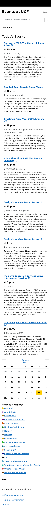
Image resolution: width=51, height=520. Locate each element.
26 (5, 371)
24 (12, 392)
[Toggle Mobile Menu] (48, 3)
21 (39, 387)
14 (39, 382)
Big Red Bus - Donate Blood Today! (24, 87)
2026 (25, 362)
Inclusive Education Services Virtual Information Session (24, 277)
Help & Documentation (13, 500)
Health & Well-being (14, 427)
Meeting (8, 435)
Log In (46, 12)
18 (19, 387)
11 (19, 382)
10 (12, 382)
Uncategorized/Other (14, 469)
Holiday (8, 431)
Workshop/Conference (15, 472)
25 (19, 392)
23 (5, 392)
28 (19, 371)
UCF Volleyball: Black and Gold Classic (25, 322)
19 (26, 387)
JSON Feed (30, 479)
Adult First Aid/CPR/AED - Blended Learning (23, 159)
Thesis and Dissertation (15, 461)
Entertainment (11, 423)
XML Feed (26, 479)
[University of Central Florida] (20, 3)
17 (12, 387)
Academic (9, 408)
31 (39, 371)
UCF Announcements (12, 495)
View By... (8, 28)
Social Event (10, 450)
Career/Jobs (10, 416)
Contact (6, 504)
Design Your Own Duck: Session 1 (23, 202)
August (25, 360)
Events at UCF (15, 11)
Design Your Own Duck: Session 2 (23, 239)
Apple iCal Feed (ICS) (12, 479)
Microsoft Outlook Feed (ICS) (17, 479)
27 (12, 371)
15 (46, 382)
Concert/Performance (14, 419)
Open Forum (10, 438)
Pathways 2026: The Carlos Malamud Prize (24, 44)
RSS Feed (21, 479)
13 (32, 382)
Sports (7, 457)
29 (25, 371)
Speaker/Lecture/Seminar (16, 453)
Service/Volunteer (12, 446)
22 (46, 387)
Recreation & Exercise (14, 442)
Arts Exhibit (10, 412)
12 (26, 382)
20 (32, 387)
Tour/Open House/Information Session (22, 465)
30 (32, 371)
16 (5, 387)
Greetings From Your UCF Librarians (24, 119)
